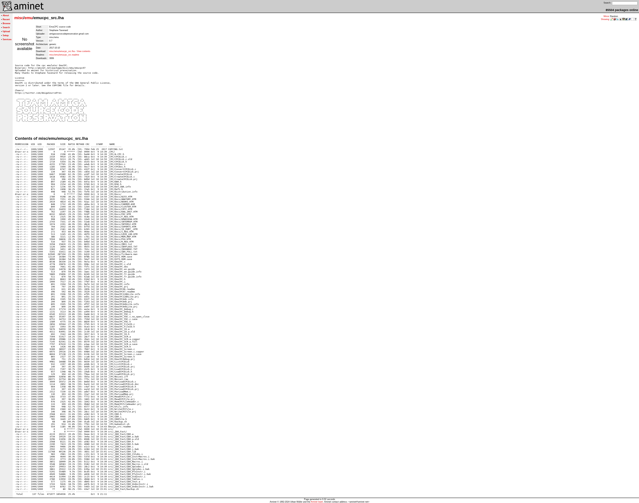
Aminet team (317, 502)
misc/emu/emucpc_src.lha (62, 51)
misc (18, 17)
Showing (605, 19)
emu (28, 17)
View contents (83, 51)
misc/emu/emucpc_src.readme (64, 54)
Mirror (606, 16)
